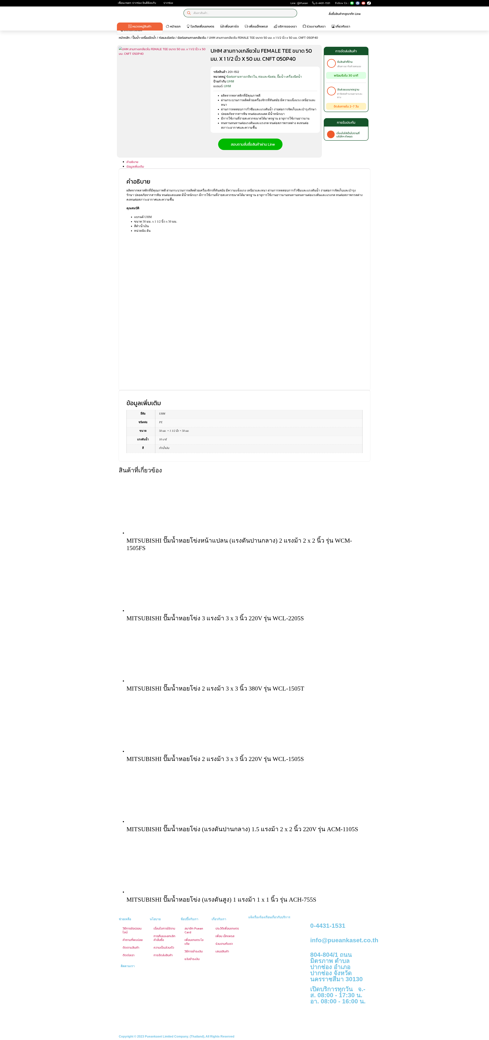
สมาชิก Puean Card (194, 930)
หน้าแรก (175, 26)
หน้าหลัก (124, 37)
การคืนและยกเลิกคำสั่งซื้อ (164, 938)
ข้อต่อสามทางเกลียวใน (191, 37)
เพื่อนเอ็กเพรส (258, 26)
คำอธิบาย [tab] (132, 162)
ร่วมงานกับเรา (315, 26)
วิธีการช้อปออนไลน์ (132, 930)
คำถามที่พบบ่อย (133, 940)
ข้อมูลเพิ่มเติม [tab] (135, 166)
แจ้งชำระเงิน (192, 959)
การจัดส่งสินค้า (163, 955)
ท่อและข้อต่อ (167, 37)
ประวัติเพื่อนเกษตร (227, 928)
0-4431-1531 (322, 4)
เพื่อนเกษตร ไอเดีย (194, 942)
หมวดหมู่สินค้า (141, 26)
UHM (230, 81)
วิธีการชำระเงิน (194, 951)
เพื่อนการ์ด (231, 26)
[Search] (189, 13)
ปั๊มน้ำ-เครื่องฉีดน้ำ (144, 37)
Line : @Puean (299, 4)
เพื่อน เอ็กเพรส (224, 936)
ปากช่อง (168, 3)
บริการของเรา (287, 26)
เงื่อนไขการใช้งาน (164, 928)
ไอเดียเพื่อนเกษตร (202, 26)
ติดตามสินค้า (131, 947)
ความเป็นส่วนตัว (164, 947)
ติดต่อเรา (128, 955)
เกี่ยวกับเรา (342, 26)
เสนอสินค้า (222, 951)
